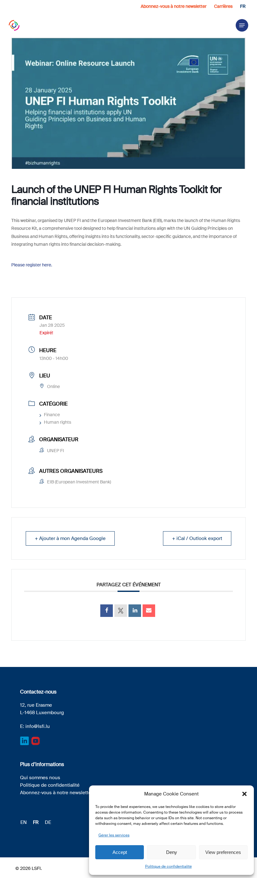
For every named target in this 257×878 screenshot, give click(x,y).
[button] (244, 794)
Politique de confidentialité (168, 866)
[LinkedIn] (134, 610)
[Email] (149, 610)
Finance (52, 414)
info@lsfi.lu (37, 726)
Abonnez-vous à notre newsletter (56, 793)
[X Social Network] (120, 610)
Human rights (57, 422)
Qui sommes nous (40, 778)
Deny (171, 852)
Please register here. (31, 265)
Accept (120, 852)
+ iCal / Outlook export (197, 538)
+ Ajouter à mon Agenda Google (70, 538)
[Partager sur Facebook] (106, 610)
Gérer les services (113, 835)
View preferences (223, 852)
